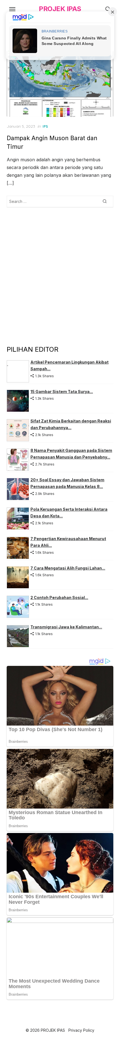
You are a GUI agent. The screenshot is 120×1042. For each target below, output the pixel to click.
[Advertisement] (60, 276)
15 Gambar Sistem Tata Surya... (61, 391)
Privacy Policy (81, 1030)
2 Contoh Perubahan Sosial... (59, 597)
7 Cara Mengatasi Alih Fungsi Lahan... (67, 568)
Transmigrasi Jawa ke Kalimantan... (66, 627)
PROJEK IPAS (60, 9)
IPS (45, 126)
